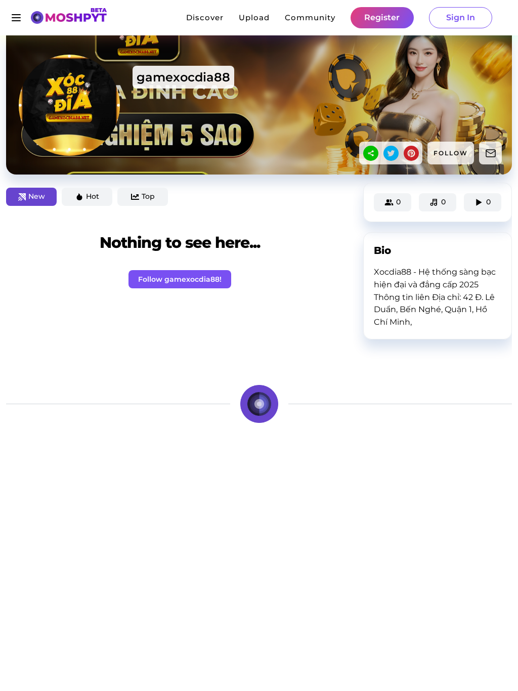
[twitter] (391, 153)
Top (148, 196)
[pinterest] (411, 153)
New (36, 196)
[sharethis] (370, 153)
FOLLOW (451, 153)
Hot (92, 196)
